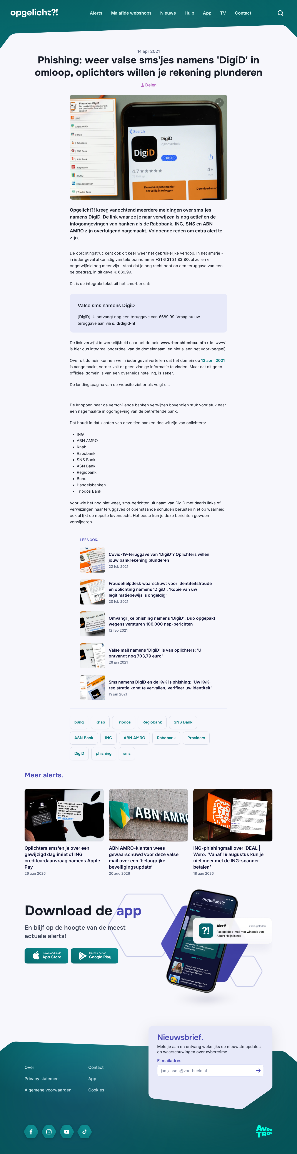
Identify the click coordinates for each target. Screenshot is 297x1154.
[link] (34, 13)
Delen (151, 85)
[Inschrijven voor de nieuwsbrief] (258, 1070)
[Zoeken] (280, 13)
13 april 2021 (213, 360)
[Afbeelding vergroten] (219, 102)
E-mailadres (169, 1060)
